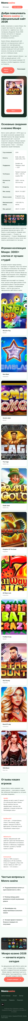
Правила (11, 1000)
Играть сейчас (8, 70)
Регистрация (21, 69)
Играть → (14, 110)
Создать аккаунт (14, 979)
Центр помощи (5, 995)
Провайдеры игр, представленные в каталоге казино (12, 910)
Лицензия (20, 1000)
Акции (15, 995)
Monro (8, 2)
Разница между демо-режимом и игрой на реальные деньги (13, 899)
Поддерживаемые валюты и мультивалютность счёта (13, 889)
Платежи (4, 1000)
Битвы (21, 995)
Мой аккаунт (6, 7)
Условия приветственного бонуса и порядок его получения (12, 922)
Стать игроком (17, 7)
